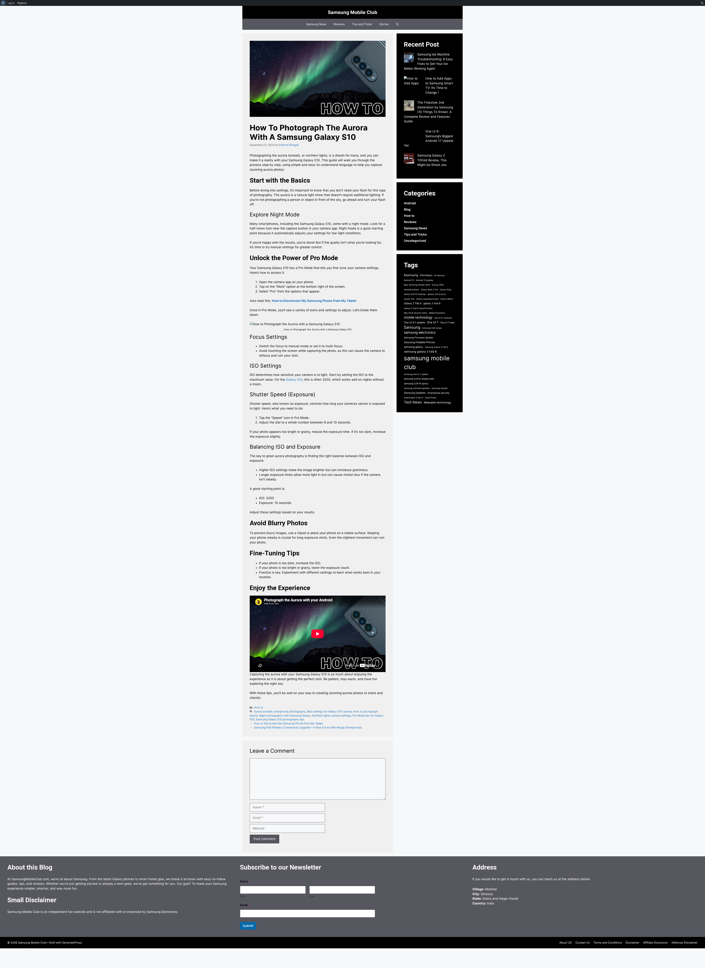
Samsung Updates (415, 392)
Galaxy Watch (446, 299)
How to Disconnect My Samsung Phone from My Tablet (314, 301)
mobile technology (418, 317)
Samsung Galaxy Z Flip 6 (436, 347)
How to (258, 707)
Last (311, 896)
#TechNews (426, 275)
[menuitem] (3, 3)
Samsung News (316, 24)
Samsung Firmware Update (418, 337)
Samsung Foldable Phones (419, 342)
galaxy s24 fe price (437, 294)
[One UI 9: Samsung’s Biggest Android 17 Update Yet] (413, 135)
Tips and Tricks (362, 24)
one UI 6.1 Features (443, 318)
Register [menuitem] (22, 2)
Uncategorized (415, 241)
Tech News (413, 402)
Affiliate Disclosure (655, 942)
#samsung (411, 275)
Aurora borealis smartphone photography (280, 711)
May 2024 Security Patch (415, 313)
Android (410, 203)
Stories (384, 24)
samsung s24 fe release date (419, 378)
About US (565, 942)
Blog (407, 209)
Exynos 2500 (438, 285)
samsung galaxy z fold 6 (420, 351)
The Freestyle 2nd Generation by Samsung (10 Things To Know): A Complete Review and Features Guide (428, 112)
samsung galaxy (413, 346)
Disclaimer (632, 942)
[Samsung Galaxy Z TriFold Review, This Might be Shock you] (409, 159)
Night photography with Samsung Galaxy (284, 715)
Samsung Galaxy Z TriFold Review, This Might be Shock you (432, 160)
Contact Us (582, 942)
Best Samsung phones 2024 (417, 285)
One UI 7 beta (447, 322)
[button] (397, 24)
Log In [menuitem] (11, 2)
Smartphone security (438, 392)
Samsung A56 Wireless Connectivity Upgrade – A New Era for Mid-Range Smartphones (308, 727)
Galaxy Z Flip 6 (413, 303)
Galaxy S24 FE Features (415, 294)
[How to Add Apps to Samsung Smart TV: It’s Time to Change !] (413, 85)
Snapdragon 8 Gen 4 (413, 397)
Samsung (412, 327)
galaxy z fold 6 (432, 303)
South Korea (430, 397)
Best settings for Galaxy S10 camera (329, 711)
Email (245, 905)
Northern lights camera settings (331, 715)
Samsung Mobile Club (352, 12)
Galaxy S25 (409, 299)
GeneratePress (72, 942)
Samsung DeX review (432, 328)
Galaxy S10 (294, 379)
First (242, 896)
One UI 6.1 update (414, 322)
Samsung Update (439, 388)
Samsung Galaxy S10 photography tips (280, 719)
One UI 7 (432, 322)
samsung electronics (419, 332)
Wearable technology (437, 402)
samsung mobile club (427, 363)
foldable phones (411, 289)
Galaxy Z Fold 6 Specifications (418, 308)
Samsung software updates (417, 388)
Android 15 (409, 280)
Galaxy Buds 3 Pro (429, 289)
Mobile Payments (437, 313)
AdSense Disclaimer (684, 942)
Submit (248, 926)
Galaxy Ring (445, 289)
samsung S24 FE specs (416, 383)
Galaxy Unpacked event (427, 299)
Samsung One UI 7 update (416, 374)
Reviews (339, 24)
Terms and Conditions (607, 942)
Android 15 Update (424, 280)
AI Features (439, 275)
